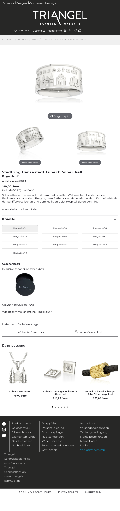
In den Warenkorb (91, 332)
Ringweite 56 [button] (100, 228)
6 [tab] (68, 407)
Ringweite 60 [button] (60, 236)
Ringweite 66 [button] (60, 244)
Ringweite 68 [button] (100, 244)
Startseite (7, 40)
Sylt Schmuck (21, 30)
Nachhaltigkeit (21, 445)
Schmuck (8, 3)
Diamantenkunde (23, 436)
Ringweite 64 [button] (20, 244)
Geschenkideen (22, 441)
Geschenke (36, 3)
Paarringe (50, 3)
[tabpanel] (20, 374)
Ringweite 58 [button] (20, 236)
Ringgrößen (50, 423)
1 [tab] (53, 407)
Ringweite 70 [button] (20, 253)
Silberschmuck (21, 432)
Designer (21, 3)
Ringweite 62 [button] (100, 236)
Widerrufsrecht (52, 441)
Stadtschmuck (21, 423)
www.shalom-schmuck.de (19, 209)
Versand (29, 190)
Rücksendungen (53, 436)
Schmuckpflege (52, 432)
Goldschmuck (21, 428)
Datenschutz (68, 492)
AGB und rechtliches (35, 492)
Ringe (35, 40)
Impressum (93, 492)
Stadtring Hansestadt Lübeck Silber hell (64, 40)
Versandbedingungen (94, 428)
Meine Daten (88, 441)
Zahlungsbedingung (93, 432)
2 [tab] (56, 407)
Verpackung (88, 423)
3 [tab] (59, 407)
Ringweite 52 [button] (20, 228)
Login (84, 445)
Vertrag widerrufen (92, 450)
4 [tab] (62, 407)
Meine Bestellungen (93, 436)
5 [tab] (65, 407)
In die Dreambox (33, 332)
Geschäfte (39, 30)
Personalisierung (53, 428)
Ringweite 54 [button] (60, 228)
